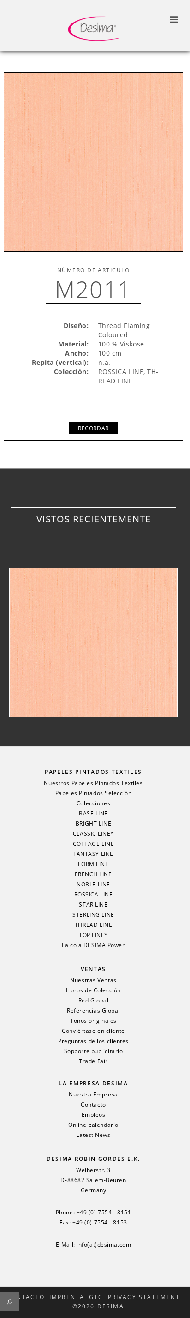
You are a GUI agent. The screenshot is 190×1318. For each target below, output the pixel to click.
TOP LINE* (93, 935)
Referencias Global (93, 1010)
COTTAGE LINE (93, 844)
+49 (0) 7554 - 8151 (104, 1212)
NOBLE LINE (93, 884)
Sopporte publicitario (93, 1051)
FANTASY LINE (93, 854)
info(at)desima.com (104, 1244)
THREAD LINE (93, 925)
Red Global (93, 1000)
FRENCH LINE (93, 874)
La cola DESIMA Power (93, 945)
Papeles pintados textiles (93, 772)
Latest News (93, 1135)
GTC (96, 1297)
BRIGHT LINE (93, 823)
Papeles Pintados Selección (93, 793)
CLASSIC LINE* (93, 834)
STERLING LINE (93, 915)
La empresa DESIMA (93, 1083)
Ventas (93, 969)
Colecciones (93, 803)
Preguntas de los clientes (93, 1041)
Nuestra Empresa (93, 1094)
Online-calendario (93, 1125)
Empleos (94, 1115)
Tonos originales (93, 1021)
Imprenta (66, 1297)
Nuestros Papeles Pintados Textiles (93, 783)
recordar (93, 428)
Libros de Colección (93, 990)
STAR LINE (93, 904)
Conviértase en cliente (93, 1031)
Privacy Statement (144, 1297)
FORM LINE (93, 864)
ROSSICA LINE (93, 894)
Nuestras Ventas (93, 980)
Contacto (93, 1104)
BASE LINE (93, 813)
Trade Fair (93, 1061)
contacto (26, 1297)
